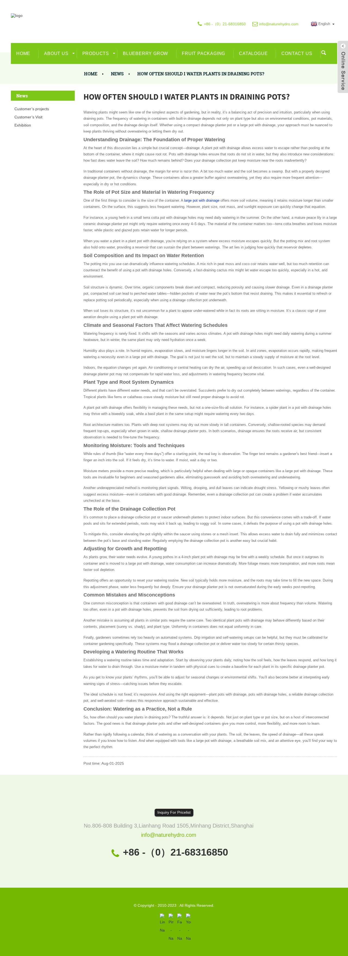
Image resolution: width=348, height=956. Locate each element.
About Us (56, 53)
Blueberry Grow (145, 53)
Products (95, 53)
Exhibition (22, 125)
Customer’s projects (31, 109)
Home (23, 53)
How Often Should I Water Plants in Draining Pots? (200, 73)
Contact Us (296, 53)
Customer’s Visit (28, 117)
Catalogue (253, 53)
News (117, 73)
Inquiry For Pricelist (174, 812)
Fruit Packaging (203, 53)
